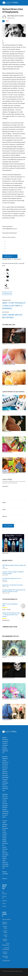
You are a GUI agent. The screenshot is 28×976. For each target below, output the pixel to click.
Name (4, 502)
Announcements (6, 919)
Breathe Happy (5, 927)
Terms (4, 903)
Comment (5, 486)
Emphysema (7, 293)
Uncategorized (6, 960)
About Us (4, 900)
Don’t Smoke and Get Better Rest (12, 316)
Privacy (4, 906)
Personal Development (5, 948)
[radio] (15, 241)
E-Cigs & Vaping (5, 931)
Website (4, 516)
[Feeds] (10, 878)
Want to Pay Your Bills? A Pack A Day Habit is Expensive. (14, 306)
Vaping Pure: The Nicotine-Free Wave (12, 585)
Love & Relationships (5, 944)
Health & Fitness (5, 940)
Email (4, 509)
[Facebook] (8, 878)
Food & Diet (5, 935)
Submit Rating (8, 256)
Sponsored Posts (5, 957)
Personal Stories (5, 952)
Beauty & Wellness (4, 923)
